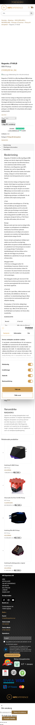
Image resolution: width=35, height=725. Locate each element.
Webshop (10, 20)
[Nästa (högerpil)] (2, 724)
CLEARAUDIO (8, 503)
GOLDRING (7, 470)
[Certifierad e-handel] (22, 673)
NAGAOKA (4, 140)
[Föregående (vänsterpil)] (0, 724)
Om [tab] (29, 333)
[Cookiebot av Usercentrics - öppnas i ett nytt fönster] (25, 328)
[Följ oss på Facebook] (4, 600)
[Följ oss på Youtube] (13, 600)
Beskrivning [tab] (7, 145)
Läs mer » (4, 115)
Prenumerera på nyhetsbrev (12, 655)
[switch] (30, 370)
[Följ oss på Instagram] (8, 600)
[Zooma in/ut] (0, 722)
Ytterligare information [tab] (10, 147)
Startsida (4, 20)
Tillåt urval (17, 395)
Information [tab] (17, 333)
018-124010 (5, 624)
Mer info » (16, 472)
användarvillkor (16, 652)
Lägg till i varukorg (8, 124)
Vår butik (5, 585)
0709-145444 (6, 630)
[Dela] (4, 722)
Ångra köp (6, 592)
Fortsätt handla (9, 718)
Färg (3, 118)
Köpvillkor (6, 581)
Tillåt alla (17, 389)
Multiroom (6, 588)
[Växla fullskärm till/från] (2, 722)
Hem (3, 579)
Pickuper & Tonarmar (17, 22)
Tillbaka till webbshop (19, 712)
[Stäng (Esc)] (6, 722)
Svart (8, 400)
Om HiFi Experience (8, 583)
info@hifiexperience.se (8, 618)
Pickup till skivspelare (14, 137)
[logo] (12, 7)
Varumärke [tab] (7, 149)
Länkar (4, 590)
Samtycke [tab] (6, 333)
